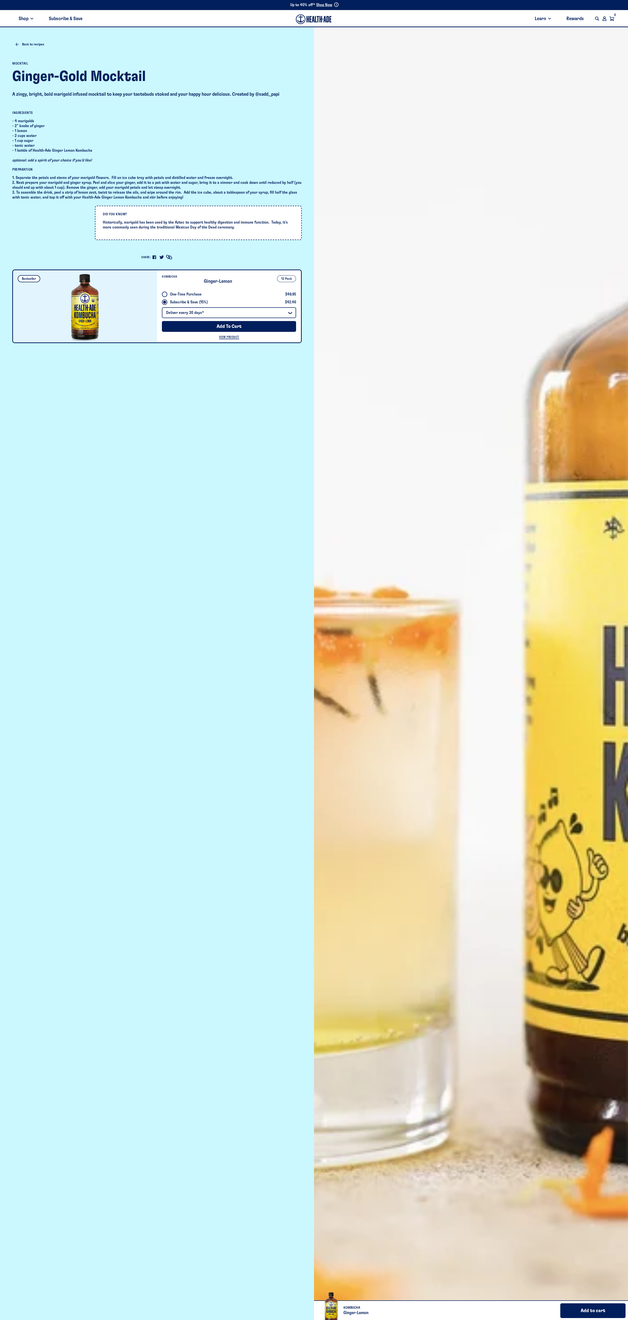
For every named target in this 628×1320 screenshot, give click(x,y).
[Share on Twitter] (161, 257)
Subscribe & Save (65, 18)
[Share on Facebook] (154, 257)
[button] (597, 18)
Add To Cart (229, 326)
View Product (229, 337)
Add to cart (593, 1310)
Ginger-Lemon (218, 281)
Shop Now (324, 5)
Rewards (575, 18)
